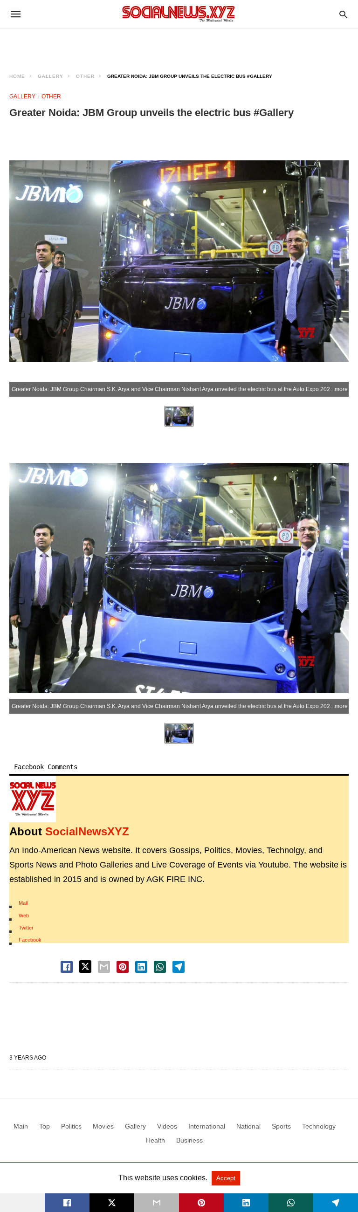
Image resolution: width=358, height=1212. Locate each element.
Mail (23, 903)
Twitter (26, 927)
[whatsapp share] (160, 967)
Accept (225, 1178)
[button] (32, 799)
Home (17, 76)
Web (24, 915)
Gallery (50, 76)
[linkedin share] (141, 967)
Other (85, 76)
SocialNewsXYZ (87, 831)
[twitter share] (85, 966)
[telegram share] (178, 967)
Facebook (30, 940)
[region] (179, 44)
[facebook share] (67, 967)
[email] (156, 1202)
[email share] (104, 967)
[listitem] (179, 416)
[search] (343, 14)
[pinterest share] (123, 967)
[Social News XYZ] (178, 14)
